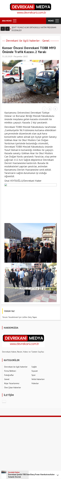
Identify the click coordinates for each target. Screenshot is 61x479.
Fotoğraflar (9, 375)
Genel (45, 40)
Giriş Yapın (32, 317)
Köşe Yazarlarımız (11, 383)
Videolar (35, 383)
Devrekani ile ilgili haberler (23, 40)
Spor (33, 375)
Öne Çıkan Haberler (12, 387)
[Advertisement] (30, 447)
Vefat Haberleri (38, 379)
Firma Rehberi (10, 371)
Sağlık (34, 366)
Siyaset (34, 371)
